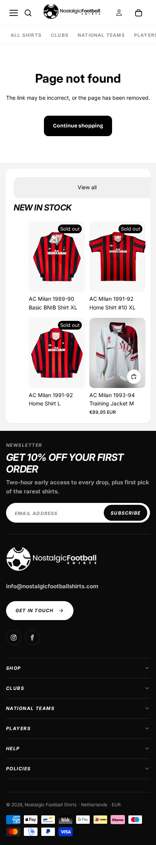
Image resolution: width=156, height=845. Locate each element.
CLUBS (60, 35)
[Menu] (13, 12)
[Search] (28, 12)
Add (134, 376)
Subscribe (125, 513)
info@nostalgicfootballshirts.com (52, 586)
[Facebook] (32, 637)
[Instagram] (13, 637)
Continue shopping (78, 126)
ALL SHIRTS (26, 35)
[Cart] (138, 13)
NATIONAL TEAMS (101, 35)
